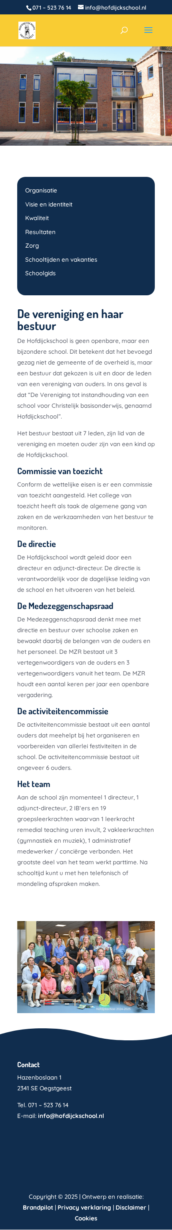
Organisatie (41, 190)
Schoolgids (40, 273)
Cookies (86, 1218)
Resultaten (40, 232)
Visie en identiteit (48, 204)
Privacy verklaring (84, 1207)
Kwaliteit (37, 218)
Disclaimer (131, 1207)
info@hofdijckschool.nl (71, 1116)
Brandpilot (38, 1207)
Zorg (32, 245)
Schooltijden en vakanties (61, 259)
